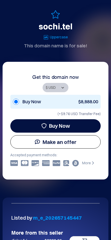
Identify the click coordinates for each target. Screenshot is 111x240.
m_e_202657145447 (57, 218)
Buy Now (59, 126)
